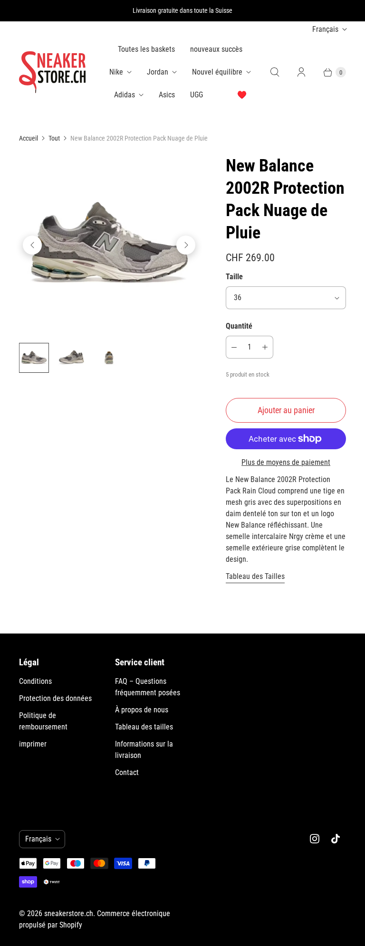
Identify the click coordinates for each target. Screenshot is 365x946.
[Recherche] (274, 72)
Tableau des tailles (144, 726)
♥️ (242, 94)
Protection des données (55, 698)
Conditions (35, 681)
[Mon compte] (301, 72)
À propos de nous (141, 709)
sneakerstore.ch (68, 913)
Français (325, 29)
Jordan (157, 71)
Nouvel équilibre (217, 71)
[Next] (185, 245)
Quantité (239, 326)
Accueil (28, 138)
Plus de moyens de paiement (285, 462)
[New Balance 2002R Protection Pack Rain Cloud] (109, 245)
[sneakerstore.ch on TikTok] (335, 838)
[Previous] (32, 245)
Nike (116, 71)
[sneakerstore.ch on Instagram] (314, 838)
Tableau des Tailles (255, 576)
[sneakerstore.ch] (52, 72)
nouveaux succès (216, 49)
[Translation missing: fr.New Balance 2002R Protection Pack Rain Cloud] (34, 358)
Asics (167, 94)
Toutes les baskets (146, 49)
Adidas (124, 94)
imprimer (33, 743)
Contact (127, 772)
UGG (196, 94)
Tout (54, 138)
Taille (234, 276)
